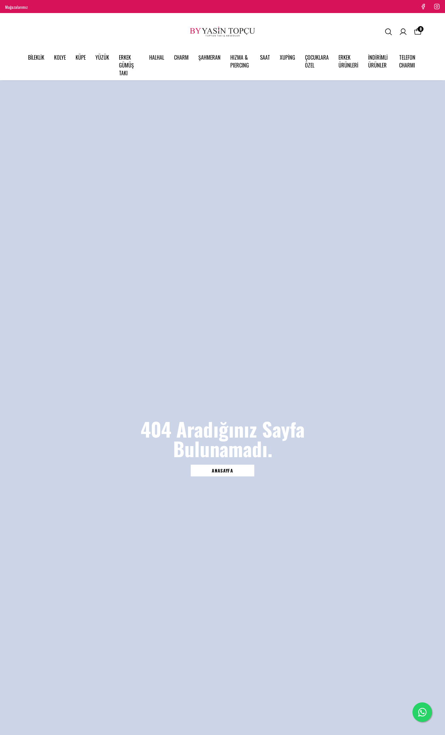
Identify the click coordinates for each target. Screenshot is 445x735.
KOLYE (60, 57)
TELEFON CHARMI (407, 61)
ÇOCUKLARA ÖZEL (317, 61)
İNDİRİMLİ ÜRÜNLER (378, 61)
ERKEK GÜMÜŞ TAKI (126, 65)
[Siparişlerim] (403, 32)
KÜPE (81, 57)
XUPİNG (287, 57)
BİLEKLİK (36, 57)
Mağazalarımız (16, 7)
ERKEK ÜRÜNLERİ (348, 61)
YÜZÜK (102, 57)
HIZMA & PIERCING (239, 61)
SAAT (265, 57)
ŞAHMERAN (209, 57)
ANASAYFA (222, 470)
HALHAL (156, 57)
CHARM (181, 57)
